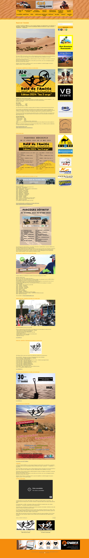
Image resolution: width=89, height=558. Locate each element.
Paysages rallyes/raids (36, 11)
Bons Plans (38, 14)
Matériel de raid (20, 11)
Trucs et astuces (44, 11)
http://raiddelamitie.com (28, 295)
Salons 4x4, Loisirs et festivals (60, 11)
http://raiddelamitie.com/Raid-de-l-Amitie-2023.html (27, 203)
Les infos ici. (19, 337)
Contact (63, 14)
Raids (32, 14)
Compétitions (26, 14)
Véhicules (50, 14)
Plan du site (41, 552)
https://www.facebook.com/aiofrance (24, 127)
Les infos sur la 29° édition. (22, 461)
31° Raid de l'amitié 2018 (45, 532)
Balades (57, 14)
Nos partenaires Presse (65, 155)
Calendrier (19, 14)
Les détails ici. (19, 369)
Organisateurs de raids (28, 11)
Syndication (47, 552)
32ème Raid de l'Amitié (25, 532)
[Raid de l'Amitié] (35, 69)
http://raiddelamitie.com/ (21, 126)
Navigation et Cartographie (52, 11)
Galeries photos (69, 11)
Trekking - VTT (69, 15)
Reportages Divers (44, 15)
